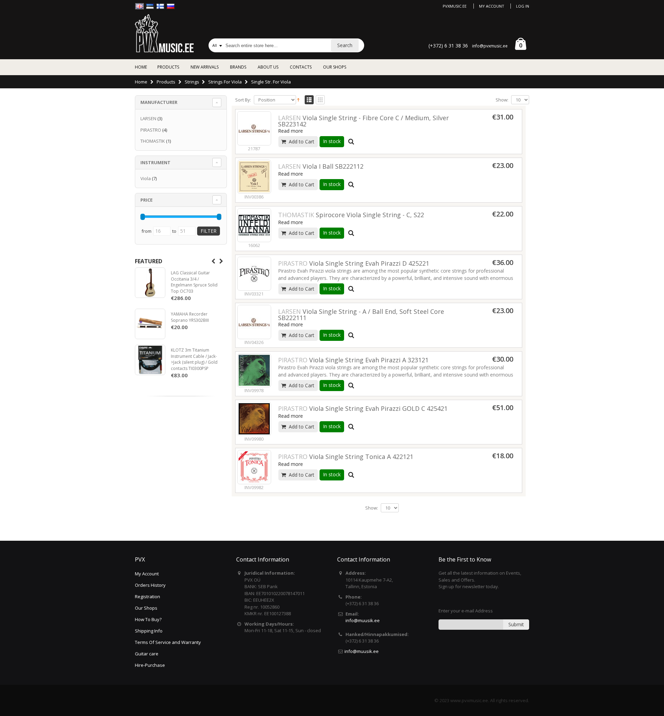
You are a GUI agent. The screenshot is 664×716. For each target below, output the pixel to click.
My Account (491, 6)
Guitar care (146, 654)
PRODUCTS (168, 67)
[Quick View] (351, 141)
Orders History (150, 585)
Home (141, 82)
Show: (502, 100)
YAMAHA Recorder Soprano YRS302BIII (190, 317)
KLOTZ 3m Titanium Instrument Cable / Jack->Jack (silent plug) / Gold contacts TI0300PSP (194, 359)
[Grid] (320, 100)
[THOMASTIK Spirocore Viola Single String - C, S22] (254, 225)
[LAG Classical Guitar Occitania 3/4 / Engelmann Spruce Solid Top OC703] (150, 282)
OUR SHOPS (334, 67)
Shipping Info (149, 631)
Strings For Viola (225, 82)
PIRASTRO (150, 130)
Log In (522, 6)
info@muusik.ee (362, 620)
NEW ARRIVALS (205, 67)
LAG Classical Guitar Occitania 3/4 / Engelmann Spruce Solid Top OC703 (194, 282)
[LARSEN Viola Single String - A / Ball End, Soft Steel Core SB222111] (254, 321)
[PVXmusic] (164, 33)
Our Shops (146, 608)
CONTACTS (301, 67)
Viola (145, 178)
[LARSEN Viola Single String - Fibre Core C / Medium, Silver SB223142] (254, 128)
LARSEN (148, 118)
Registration (147, 596)
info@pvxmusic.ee (490, 46)
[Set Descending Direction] (298, 99)
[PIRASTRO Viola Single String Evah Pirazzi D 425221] (254, 273)
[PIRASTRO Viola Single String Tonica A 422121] (254, 467)
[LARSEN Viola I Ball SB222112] (254, 176)
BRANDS (238, 67)
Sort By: (243, 100)
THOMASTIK (152, 141)
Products (166, 82)
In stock (332, 141)
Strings (192, 82)
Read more (290, 130)
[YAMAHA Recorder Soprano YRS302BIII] (150, 324)
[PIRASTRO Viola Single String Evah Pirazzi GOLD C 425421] (254, 418)
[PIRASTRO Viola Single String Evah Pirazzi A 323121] (254, 370)
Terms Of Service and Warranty (168, 642)
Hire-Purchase (150, 665)
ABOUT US (268, 67)
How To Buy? (148, 619)
